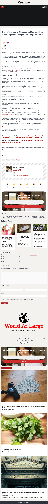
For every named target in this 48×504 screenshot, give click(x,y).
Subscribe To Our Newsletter (8, 132)
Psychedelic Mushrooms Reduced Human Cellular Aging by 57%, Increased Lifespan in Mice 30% (39, 236)
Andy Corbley (9, 45)
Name (2, 288)
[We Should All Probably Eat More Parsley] (24, 429)
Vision (8, 213)
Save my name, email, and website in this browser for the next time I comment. (19, 299)
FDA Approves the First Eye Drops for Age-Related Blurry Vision (7, 239)
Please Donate (24, 343)
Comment (3, 270)
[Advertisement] (24, 17)
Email (26, 288)
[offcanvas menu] (43, 7)
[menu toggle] (6, 7)
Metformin (18, 70)
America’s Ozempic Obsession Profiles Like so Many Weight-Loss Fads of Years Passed (24, 237)
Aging (6, 213)
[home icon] (2, 7)
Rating (2, 285)
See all (45, 368)
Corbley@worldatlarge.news (21, 172)
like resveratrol (10, 70)
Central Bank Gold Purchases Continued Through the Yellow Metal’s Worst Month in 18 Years (23, 493)
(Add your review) (33, 255)
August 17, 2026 (11, 409)
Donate (3, 126)
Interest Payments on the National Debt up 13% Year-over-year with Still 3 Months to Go (23, 407)
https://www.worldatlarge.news (22, 175)
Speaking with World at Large (8, 114)
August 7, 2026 (11, 451)
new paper (14, 78)
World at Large (24, 2)
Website (2, 293)
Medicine (4, 30)
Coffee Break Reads (6, 404)
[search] (46, 7)
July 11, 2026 (11, 495)
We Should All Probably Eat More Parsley (13, 449)
